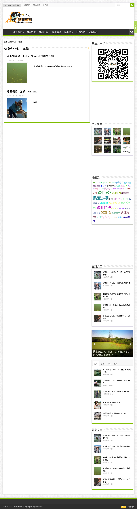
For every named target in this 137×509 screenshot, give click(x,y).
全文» (69, 66)
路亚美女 (68, 32)
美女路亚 (108, 188)
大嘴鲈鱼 (96, 186)
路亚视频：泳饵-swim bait (22, 91)
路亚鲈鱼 (105, 212)
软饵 (99, 217)
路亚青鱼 (122, 208)
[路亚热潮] (18, 21)
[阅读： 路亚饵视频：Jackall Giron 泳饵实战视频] (17, 73)
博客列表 (27, 5)
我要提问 (93, 32)
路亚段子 (125, 193)
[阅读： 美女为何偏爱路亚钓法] (97, 405)
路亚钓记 (31, 32)
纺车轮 (101, 189)
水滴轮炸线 (111, 186)
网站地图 (36, 5)
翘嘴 (114, 189)
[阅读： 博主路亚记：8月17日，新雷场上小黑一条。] (97, 372)
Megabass (104, 183)
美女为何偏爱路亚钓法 (111, 402)
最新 (102, 364)
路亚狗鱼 (112, 199)
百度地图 (131, 506)
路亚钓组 (114, 208)
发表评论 (21, 60)
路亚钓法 (17, 32)
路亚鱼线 (96, 213)
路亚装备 (56, 32)
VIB (109, 182)
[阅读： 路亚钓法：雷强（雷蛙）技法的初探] (97, 394)
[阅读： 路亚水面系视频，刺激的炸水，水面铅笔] (97, 318)
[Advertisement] (113, 102)
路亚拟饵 (116, 193)
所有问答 (80, 32)
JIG (94, 183)
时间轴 (45, 5)
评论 (109, 364)
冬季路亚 (119, 182)
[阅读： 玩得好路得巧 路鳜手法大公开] (97, 416)
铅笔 (115, 218)
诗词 (118, 189)
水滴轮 (103, 185)
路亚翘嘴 (104, 203)
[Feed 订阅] (88, 48)
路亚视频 (43, 32)
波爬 (122, 186)
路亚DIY (123, 189)
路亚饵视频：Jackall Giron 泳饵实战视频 (30, 56)
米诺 (96, 189)
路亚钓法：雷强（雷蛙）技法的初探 (116, 391)
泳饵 (125, 186)
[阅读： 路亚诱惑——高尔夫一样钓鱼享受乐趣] (97, 383)
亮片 (113, 183)
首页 (7, 32)
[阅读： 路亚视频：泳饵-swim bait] (17, 108)
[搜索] (132, 5)
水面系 (118, 185)
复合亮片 (127, 183)
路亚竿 (125, 199)
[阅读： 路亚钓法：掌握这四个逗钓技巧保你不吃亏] (97, 275)
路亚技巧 (104, 192)
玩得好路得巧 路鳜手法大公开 (114, 413)
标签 (115, 364)
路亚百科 (118, 199)
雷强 (120, 217)
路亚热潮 (101, 198)
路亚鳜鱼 (116, 212)
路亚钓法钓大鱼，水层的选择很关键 (116, 283)
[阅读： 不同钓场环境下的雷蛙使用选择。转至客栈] (97, 296)
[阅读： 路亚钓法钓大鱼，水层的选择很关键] (97, 286)
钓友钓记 (107, 217)
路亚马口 (128, 208)
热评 (95, 364)
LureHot (98, 183)
